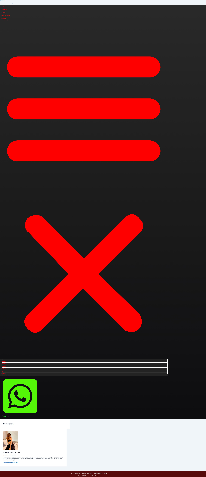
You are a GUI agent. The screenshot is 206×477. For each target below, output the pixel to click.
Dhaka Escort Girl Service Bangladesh (7, 2)
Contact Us (4, 17)
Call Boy (3, 12)
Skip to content (3, 0)
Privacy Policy (5, 19)
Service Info (4, 9)
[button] (84, 190)
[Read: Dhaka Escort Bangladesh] (10, 449)
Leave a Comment (6, 454)
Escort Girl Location (6, 15)
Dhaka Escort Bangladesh (11, 453)
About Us (4, 8)
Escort (3, 11)
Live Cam (4, 14)
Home (3, 6)
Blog (12, 454)
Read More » (10, 462)
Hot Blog (4, 18)
